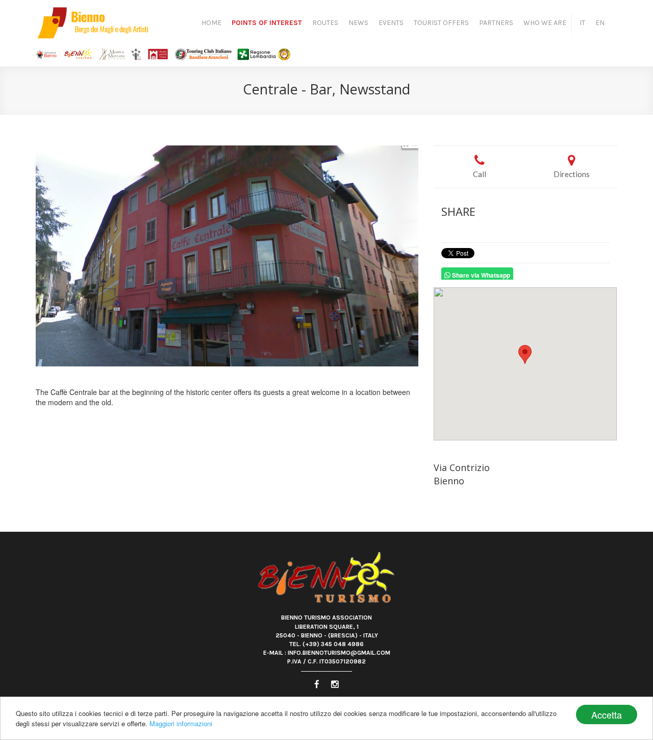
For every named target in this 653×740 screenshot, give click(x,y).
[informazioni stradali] (525, 363)
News (358, 22)
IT (582, 22)
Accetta (606, 714)
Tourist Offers (441, 22)
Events (391, 22)
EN (600, 22)
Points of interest (267, 22)
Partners (496, 22)
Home (211, 22)
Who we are (544, 22)
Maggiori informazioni (180, 723)
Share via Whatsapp (480, 275)
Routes (325, 22)
